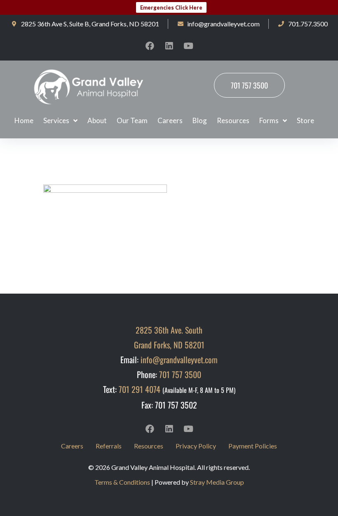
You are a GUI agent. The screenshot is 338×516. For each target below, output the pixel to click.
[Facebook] (149, 45)
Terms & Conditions (122, 482)
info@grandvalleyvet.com (179, 359)
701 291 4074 (139, 389)
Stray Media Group (217, 482)
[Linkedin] (169, 45)
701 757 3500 (180, 374)
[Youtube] (188, 45)
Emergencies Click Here (171, 7)
